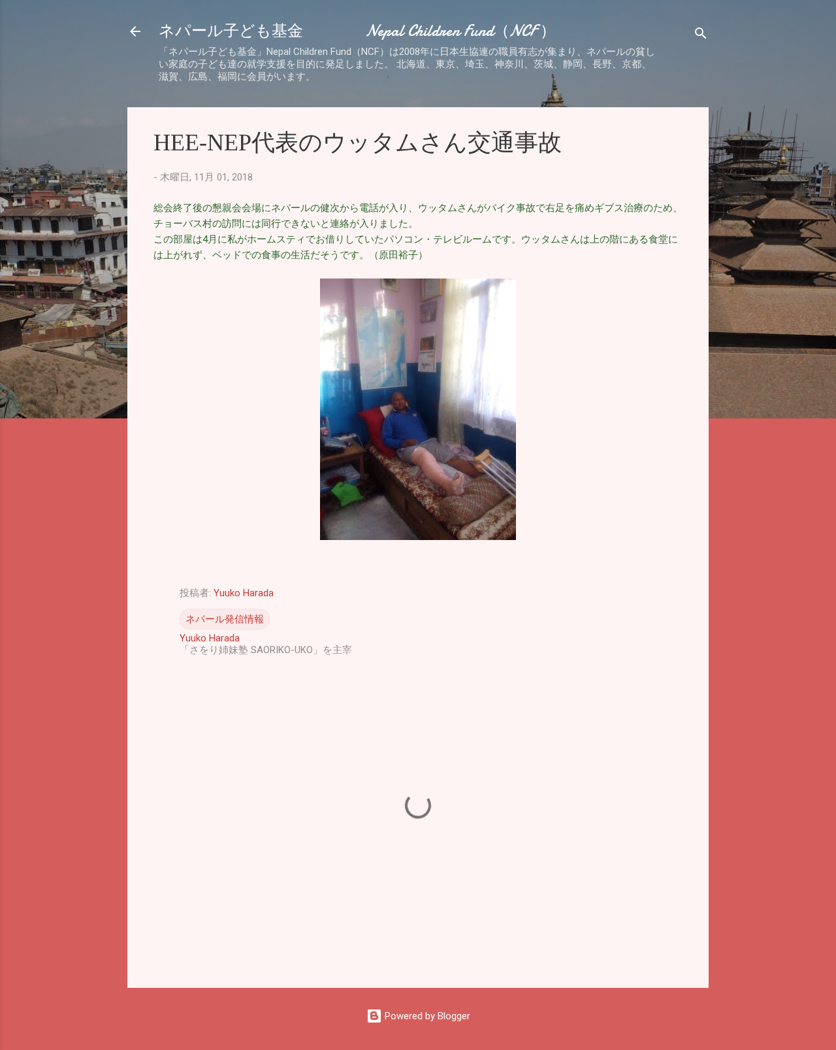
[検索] (701, 36)
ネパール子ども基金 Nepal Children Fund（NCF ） (357, 31)
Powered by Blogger (426, 1016)
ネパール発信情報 (224, 619)
